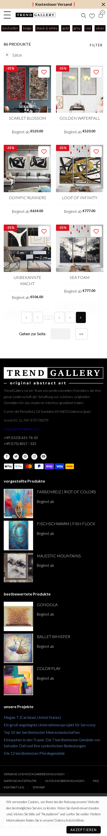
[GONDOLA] (18, 616)
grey (77, 28)
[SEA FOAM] (79, 248)
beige (27, 28)
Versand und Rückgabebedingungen (34, 774)
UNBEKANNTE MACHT (27, 280)
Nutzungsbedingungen (64, 781)
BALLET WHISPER (53, 636)
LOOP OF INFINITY (79, 197)
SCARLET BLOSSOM (27, 118)
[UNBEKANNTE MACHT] (27, 248)
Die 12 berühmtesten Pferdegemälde (34, 753)
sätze (17, 55)
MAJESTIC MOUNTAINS (59, 555)
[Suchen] (83, 15)
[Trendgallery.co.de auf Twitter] (16, 457)
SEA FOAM (80, 277)
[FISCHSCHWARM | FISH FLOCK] (18, 535)
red (88, 28)
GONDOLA (47, 604)
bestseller (10, 28)
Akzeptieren (83, 830)
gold (65, 28)
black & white (47, 28)
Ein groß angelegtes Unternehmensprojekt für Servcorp (50, 725)
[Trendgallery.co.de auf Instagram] (34, 457)
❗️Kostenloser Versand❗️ (54, 4)
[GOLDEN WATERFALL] (79, 89)
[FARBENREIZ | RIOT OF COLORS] (18, 503)
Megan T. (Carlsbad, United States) (32, 717)
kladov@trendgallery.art (21, 429)
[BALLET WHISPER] (18, 648)
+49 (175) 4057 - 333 (20, 443)
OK (81, 334)
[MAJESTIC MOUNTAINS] (18, 567)
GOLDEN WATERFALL (79, 118)
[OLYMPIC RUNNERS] (27, 168)
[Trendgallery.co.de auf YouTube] (44, 457)
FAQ (96, 781)
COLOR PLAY (48, 668)
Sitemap (39, 787)
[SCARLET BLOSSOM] (27, 89)
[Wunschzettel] (92, 15)
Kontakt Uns (14, 787)
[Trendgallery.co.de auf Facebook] (7, 457)
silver (100, 28)
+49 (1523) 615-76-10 (21, 437)
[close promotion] (103, 4)
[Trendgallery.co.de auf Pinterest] (25, 457)
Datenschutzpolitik (20, 781)
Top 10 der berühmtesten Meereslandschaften (42, 732)
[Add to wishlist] (44, 72)
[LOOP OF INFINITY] (79, 168)
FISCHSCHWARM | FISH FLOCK (66, 523)
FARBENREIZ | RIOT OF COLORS (66, 491)
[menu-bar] (8, 14)
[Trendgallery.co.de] (35, 15)
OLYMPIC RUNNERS (27, 197)
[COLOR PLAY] (18, 680)
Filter (96, 45)
